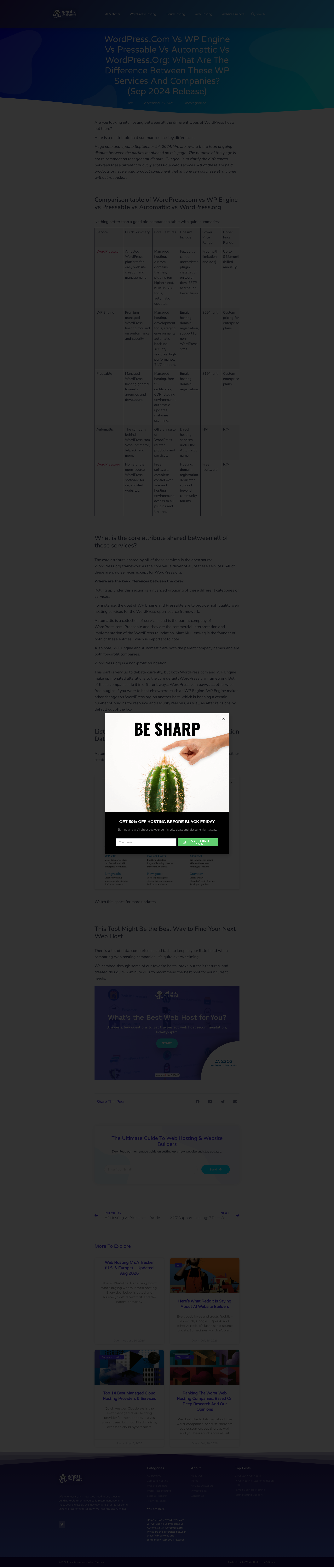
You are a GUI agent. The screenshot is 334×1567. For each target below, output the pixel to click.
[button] (223, 718)
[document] (167, 783)
